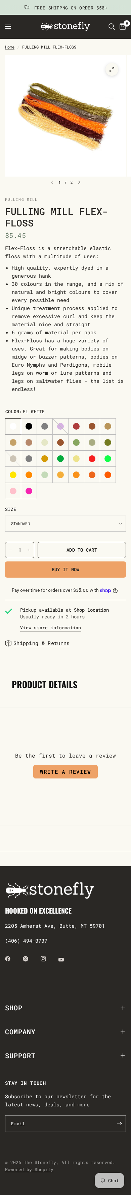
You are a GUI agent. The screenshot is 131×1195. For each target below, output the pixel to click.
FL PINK (29, 491)
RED (92, 459)
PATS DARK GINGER (108, 426)
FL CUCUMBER (45, 475)
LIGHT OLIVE (76, 442)
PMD (92, 442)
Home (9, 47)
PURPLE (60, 426)
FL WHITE (13, 426)
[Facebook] (12, 958)
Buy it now (66, 569)
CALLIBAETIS (29, 442)
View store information (50, 628)
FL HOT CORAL (108, 475)
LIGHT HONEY (45, 442)
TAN (13, 442)
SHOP (14, 1007)
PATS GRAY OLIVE (29, 459)
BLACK (29, 426)
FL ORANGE (29, 475)
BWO (13, 459)
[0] (121, 26)
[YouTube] (65, 959)
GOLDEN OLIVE (45, 459)
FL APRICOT (76, 475)
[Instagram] (48, 958)
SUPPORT (20, 1055)
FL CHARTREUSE (108, 459)
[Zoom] (111, 69)
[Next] (79, 182)
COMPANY (20, 1031)
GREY (45, 426)
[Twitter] (30, 958)
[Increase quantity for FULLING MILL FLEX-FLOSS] (29, 550)
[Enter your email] (119, 1123)
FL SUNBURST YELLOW (13, 475)
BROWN (92, 426)
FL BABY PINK (13, 491)
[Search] (111, 26)
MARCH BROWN (60, 442)
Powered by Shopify (29, 1169)
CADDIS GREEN (60, 459)
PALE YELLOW (76, 459)
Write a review (65, 771)
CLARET (76, 426)
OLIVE (108, 442)
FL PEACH (60, 475)
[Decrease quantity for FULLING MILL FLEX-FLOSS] (10, 550)
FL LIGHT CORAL (92, 475)
